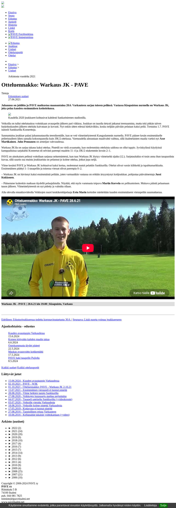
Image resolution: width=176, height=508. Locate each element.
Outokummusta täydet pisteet (24, 345)
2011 (12, 462)
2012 (12, 458)
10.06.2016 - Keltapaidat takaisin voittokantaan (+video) (38, 414)
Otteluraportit (15, 52)
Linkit (11, 27)
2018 (12, 440)
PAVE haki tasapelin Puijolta (24, 357)
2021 (12, 431)
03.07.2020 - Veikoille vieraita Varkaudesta (31, 402)
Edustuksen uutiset (18, 96)
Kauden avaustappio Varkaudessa (26, 333)
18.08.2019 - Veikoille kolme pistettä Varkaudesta (35, 405)
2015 (12, 449)
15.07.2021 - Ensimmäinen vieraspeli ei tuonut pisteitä (37, 390)
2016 (12, 446)
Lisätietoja (150, 505)
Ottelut (12, 55)
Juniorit (12, 21)
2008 (12, 471)
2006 (12, 477)
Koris (11, 31)
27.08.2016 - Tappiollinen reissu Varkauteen (32, 411)
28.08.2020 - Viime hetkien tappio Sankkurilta (33, 393)
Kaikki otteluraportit (28, 367)
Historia (12, 24)
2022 (12, 428)
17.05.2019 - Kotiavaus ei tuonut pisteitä (30, 408)
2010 (12, 465)
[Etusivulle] (2, 3)
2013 (12, 455)
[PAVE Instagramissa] (20, 37)
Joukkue (12, 46)
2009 (12, 468)
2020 (12, 434)
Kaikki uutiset (8, 367)
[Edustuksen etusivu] (14, 43)
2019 (12, 437)
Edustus (12, 18)
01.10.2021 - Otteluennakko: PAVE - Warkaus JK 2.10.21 (40, 386)
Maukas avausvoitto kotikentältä (25, 351)
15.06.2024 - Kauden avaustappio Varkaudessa (33, 380)
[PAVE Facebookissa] (20, 34)
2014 (12, 452)
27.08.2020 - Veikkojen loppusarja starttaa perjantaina (37, 396)
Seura (11, 15)
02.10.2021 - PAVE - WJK (23, 383)
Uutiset (12, 49)
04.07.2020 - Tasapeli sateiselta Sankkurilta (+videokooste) (40, 399)
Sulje (163, 505)
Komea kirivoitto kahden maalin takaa (29, 339)
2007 (12, 474)
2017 (12, 443)
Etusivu (12, 12)
